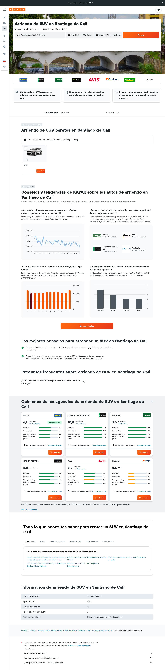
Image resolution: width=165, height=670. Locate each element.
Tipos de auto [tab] (108, 541)
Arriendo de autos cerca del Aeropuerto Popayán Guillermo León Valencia (46, 564)
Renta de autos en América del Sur (50, 631)
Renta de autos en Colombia (75, 631)
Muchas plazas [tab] (75, 541)
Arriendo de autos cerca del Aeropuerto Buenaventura (83, 564)
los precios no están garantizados (79, 646)
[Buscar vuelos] (4, 17)
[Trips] (4, 54)
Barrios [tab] (43, 541)
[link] (87, 326)
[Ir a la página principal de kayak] (17, 9)
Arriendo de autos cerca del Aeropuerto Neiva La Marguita (127, 558)
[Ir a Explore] (4, 35)
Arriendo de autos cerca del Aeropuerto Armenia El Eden (86, 558)
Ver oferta (41, 171)
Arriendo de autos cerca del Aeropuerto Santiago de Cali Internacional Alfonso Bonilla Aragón (46, 558)
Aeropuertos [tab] (30, 541)
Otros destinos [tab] (92, 541)
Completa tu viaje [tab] (57, 541)
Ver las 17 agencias (29, 509)
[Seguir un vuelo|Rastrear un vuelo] (4, 41)
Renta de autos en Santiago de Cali (100, 631)
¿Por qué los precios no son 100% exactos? (43, 662)
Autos (32, 631)
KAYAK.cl (24, 631)
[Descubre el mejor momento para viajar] (4, 46)
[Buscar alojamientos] (4, 23)
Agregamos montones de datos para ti (41, 658)
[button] (162, 3)
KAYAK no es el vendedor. (35, 653)
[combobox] (27, 29)
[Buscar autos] (4, 28)
